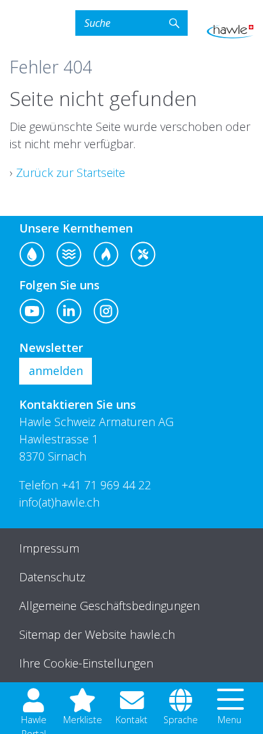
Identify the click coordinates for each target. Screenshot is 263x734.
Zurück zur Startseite (70, 172)
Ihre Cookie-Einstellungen (86, 663)
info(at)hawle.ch (59, 502)
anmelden (56, 370)
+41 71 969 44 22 (106, 485)
